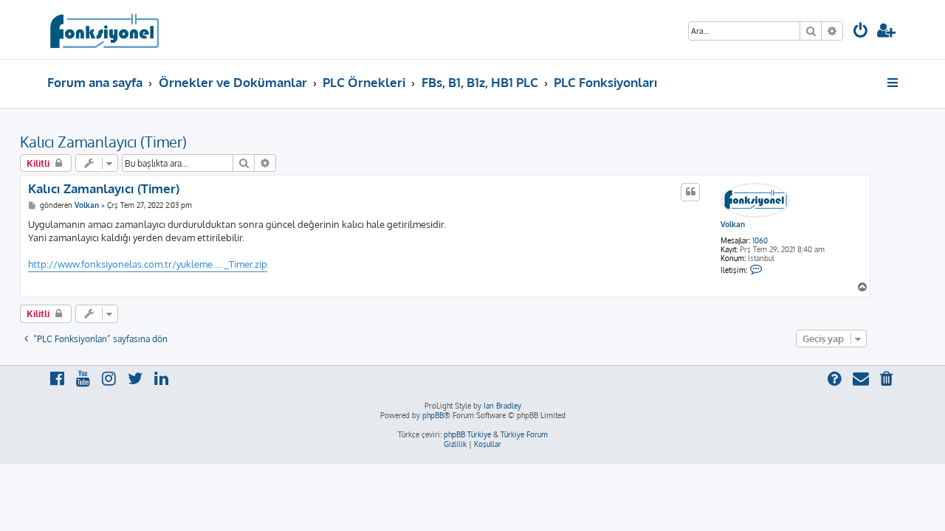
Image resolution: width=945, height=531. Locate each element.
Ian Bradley (502, 405)
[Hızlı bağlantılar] (893, 82)
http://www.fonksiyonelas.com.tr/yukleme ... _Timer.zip (147, 264)
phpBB (433, 415)
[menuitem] (860, 32)
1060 (760, 240)
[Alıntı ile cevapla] (690, 192)
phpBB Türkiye (467, 434)
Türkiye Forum (524, 434)
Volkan (733, 224)
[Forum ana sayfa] (103, 29)
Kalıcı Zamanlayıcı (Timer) (103, 141)
